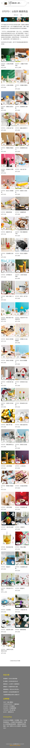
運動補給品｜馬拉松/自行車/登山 (11, 689)
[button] (1, 3)
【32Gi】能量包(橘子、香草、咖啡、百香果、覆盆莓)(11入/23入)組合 (15, 3)
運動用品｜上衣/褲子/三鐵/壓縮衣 (11, 684)
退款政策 (18, 745)
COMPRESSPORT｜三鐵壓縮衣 (11, 704)
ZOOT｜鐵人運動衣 (8, 702)
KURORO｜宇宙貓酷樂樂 (9, 708)
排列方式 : (16, 15)
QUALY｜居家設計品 (8, 712)
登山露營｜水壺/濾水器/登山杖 (10, 681)
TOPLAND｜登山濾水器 (9, 710)
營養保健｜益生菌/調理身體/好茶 (11, 692)
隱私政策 (15, 745)
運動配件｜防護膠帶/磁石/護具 (10, 686)
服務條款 (11, 745)
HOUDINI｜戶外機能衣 (9, 706)
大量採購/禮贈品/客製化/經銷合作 (11, 694)
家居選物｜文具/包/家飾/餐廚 (10, 678)
